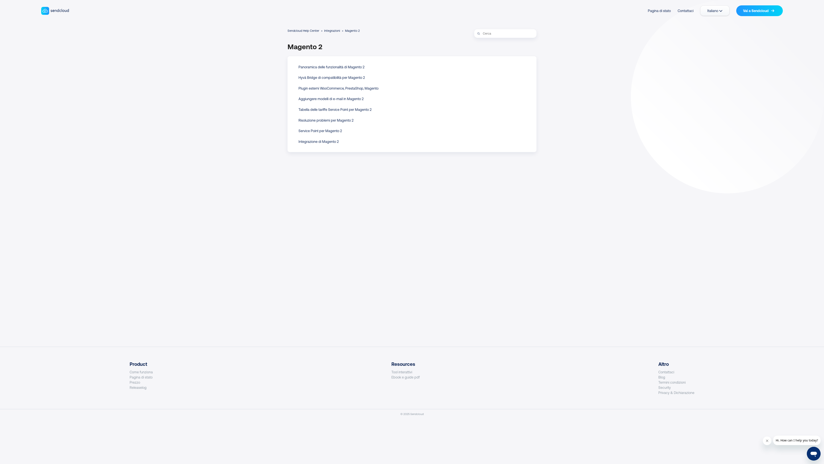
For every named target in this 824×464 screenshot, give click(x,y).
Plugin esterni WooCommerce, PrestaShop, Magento (338, 88)
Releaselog (138, 387)
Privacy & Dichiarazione (676, 393)
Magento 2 (352, 30)
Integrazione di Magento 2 (318, 141)
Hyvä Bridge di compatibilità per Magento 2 (331, 77)
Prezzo (135, 382)
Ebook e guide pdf (405, 377)
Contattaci (686, 11)
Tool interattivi (401, 372)
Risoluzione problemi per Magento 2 (326, 120)
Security (664, 387)
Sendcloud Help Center (303, 30)
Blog (661, 377)
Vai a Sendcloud (756, 11)
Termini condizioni (672, 382)
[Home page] (55, 11)
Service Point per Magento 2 (320, 131)
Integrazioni (332, 30)
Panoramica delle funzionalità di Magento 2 (331, 67)
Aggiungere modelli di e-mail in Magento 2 (331, 99)
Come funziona (141, 372)
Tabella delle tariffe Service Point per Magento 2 (335, 109)
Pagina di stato (659, 11)
